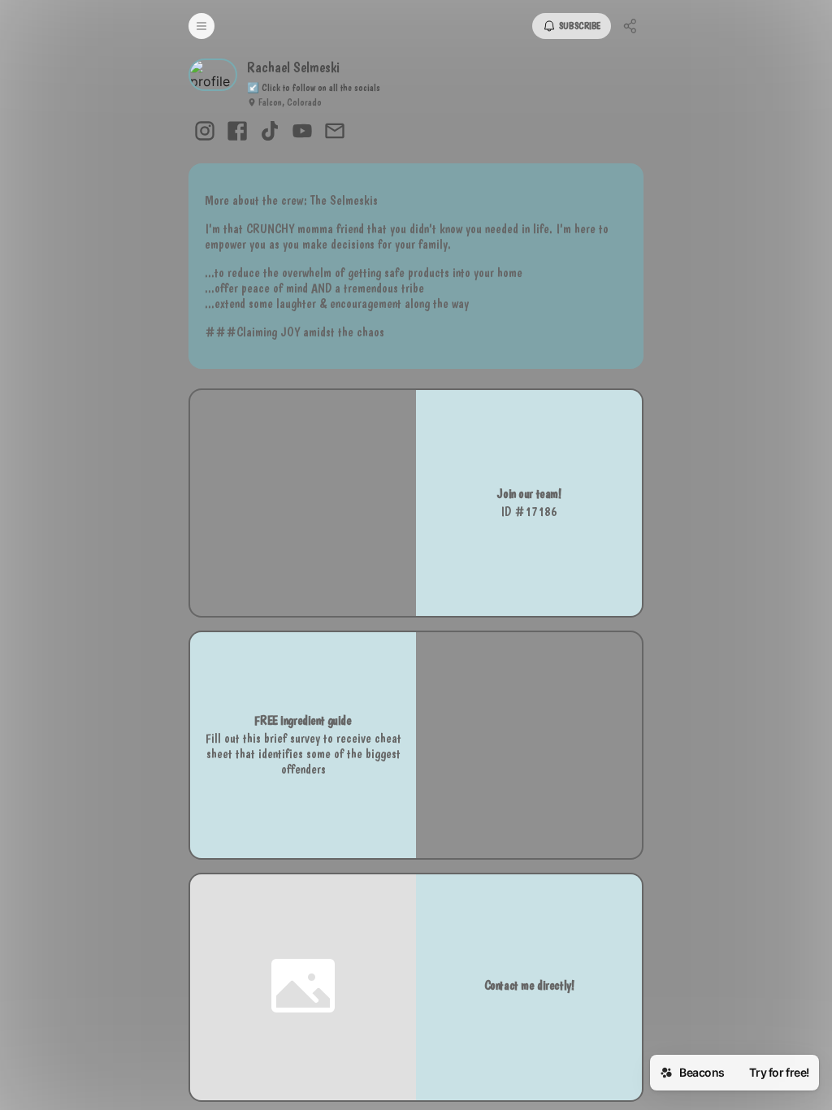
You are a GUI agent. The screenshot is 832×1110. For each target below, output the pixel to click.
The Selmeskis (344, 200)
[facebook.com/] (237, 132)
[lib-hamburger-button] (201, 26)
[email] (334, 132)
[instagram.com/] (204, 132)
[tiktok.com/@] (270, 132)
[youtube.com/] (302, 132)
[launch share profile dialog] (631, 26)
